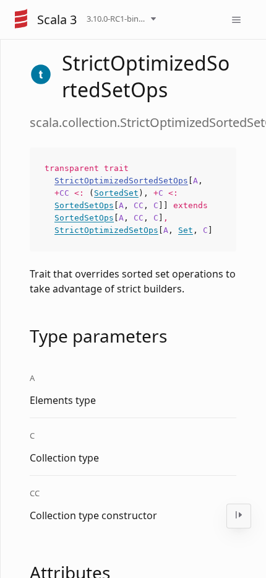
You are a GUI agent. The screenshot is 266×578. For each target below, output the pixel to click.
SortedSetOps (84, 205)
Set (185, 230)
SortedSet (116, 193)
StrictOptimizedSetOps (106, 230)
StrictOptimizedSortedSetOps (121, 180)
